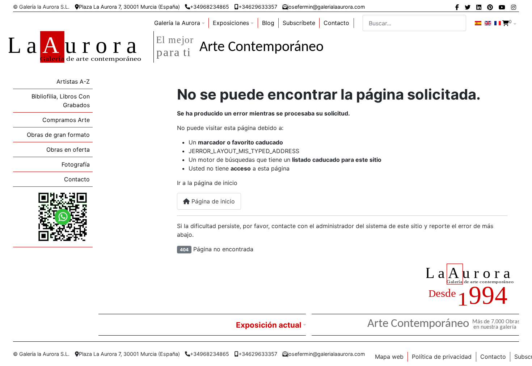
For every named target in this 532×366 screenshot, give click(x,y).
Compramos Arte (66, 119)
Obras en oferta (68, 149)
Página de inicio (212, 201)
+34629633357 (257, 7)
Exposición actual (268, 324)
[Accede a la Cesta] (505, 23)
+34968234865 (209, 7)
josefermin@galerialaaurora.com (326, 7)
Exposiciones (231, 22)
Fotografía (76, 164)
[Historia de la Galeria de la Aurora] (472, 286)
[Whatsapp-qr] (62, 216)
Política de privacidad (442, 356)
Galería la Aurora (177, 22)
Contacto (336, 22)
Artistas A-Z (73, 81)
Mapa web (389, 356)
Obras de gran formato (58, 134)
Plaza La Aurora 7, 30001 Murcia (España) (129, 7)
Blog (268, 22)
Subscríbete (299, 22)
